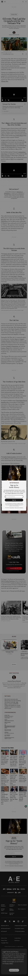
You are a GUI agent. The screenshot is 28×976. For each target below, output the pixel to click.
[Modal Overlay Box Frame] (14, 488)
